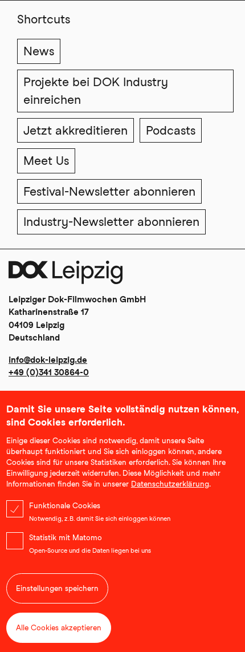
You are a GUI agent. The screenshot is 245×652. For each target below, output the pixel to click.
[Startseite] (65, 277)
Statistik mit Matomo (65, 537)
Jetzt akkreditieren (75, 130)
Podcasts (170, 130)
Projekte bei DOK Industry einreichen (95, 91)
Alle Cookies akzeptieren (58, 627)
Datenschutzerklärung (170, 484)
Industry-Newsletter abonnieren (111, 221)
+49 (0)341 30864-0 (49, 372)
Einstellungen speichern (57, 588)
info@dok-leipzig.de (48, 360)
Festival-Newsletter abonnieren (109, 191)
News (38, 51)
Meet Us (46, 160)
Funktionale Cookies (64, 505)
